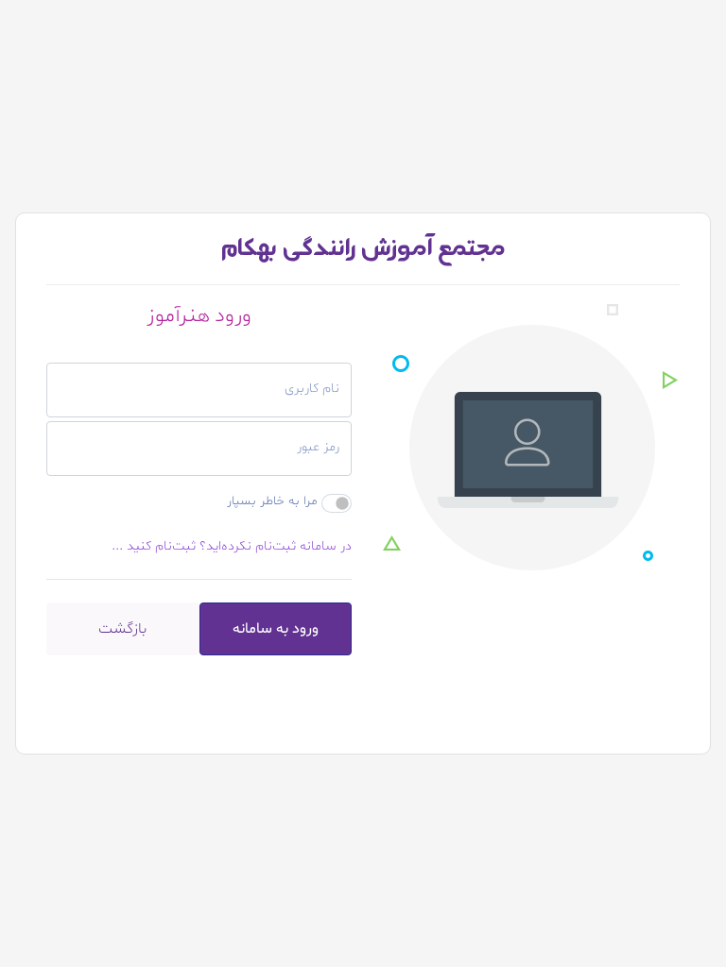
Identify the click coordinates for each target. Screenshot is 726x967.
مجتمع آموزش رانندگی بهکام (363, 248)
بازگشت (122, 629)
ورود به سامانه (276, 629)
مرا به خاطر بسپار (272, 501)
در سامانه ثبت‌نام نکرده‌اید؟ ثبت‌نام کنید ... (232, 546)
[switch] (336, 503)
